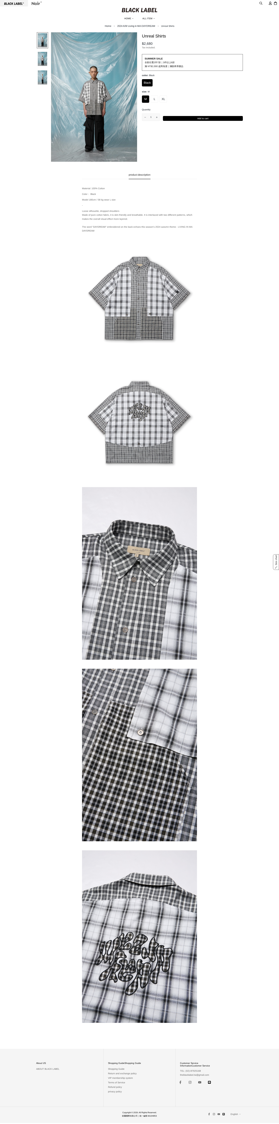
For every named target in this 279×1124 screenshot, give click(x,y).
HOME (127, 18)
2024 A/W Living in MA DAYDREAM (136, 26)
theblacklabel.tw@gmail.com (194, 1075)
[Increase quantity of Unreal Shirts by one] (157, 117)
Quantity (146, 109)
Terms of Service (116, 1082)
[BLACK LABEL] (139, 10)
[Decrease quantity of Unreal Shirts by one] (145, 117)
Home (108, 26)
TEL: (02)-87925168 (190, 1071)
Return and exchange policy (122, 1073)
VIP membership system (120, 1078)
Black (147, 82)
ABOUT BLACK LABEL (47, 1069)
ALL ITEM (147, 18)
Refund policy (115, 1087)
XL (163, 99)
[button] (276, 562)
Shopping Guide (116, 1069)
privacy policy (115, 1091)
